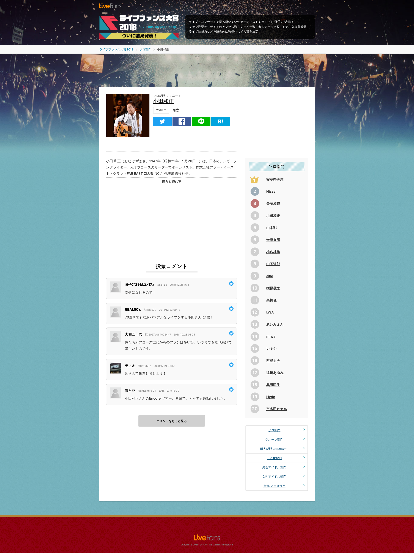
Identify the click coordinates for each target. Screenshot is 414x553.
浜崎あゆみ (275, 372)
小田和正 (163, 101)
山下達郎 (273, 264)
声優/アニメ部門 (274, 486)
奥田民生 (273, 385)
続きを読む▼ (172, 182)
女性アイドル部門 (274, 476)
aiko (269, 276)
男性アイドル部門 (274, 467)
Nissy (271, 191)
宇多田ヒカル (276, 409)
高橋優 (271, 300)
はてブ (220, 121)
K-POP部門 (274, 458)
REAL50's (133, 309)
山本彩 (271, 227)
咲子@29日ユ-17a (139, 284)
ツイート (162, 121)
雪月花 (130, 390)
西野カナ (273, 360)
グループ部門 (274, 439)
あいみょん (275, 324)
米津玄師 (273, 240)
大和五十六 (133, 334)
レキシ (271, 348)
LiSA (270, 312)
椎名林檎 (273, 252)
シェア (181, 121)
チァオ (130, 365)
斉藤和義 (273, 203)
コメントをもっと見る (172, 421)
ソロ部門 (274, 430)
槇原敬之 (273, 288)
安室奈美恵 (275, 179)
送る (201, 121)
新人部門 (274, 449)
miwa (270, 336)
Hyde (270, 397)
